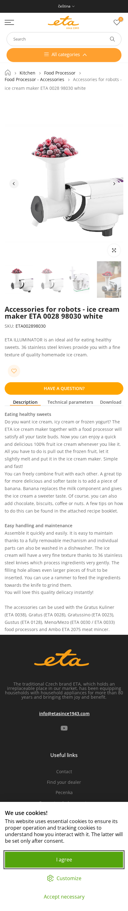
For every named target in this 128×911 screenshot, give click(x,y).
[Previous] (14, 183)
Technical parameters (70, 402)
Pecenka (64, 792)
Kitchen (27, 73)
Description (25, 402)
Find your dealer (64, 782)
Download (110, 402)
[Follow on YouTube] (64, 728)
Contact (64, 771)
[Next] (114, 183)
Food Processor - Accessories (34, 79)
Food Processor (59, 73)
